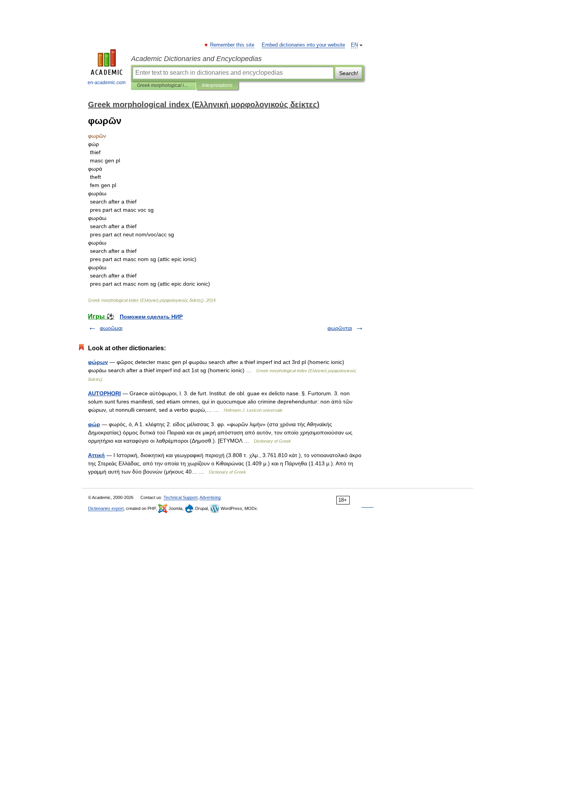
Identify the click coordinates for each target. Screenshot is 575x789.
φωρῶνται (339, 328)
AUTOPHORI (104, 393)
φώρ (94, 424)
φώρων (98, 362)
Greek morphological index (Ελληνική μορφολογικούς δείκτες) (163, 85)
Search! (348, 73)
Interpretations (217, 85)
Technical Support (181, 497)
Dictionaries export (106, 508)
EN (354, 45)
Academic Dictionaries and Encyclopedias (196, 59)
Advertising (210, 497)
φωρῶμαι (111, 328)
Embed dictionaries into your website (303, 45)
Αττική (96, 455)
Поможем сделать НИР (151, 316)
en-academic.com (107, 82)
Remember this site (232, 45)
